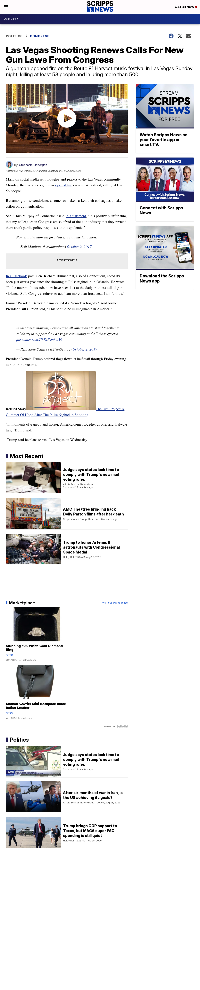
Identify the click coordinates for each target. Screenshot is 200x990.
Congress (40, 36)
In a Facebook (16, 275)
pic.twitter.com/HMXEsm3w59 (39, 339)
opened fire (63, 184)
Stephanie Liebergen (33, 165)
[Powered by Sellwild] (122, 726)
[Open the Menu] (6, 7)
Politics (14, 36)
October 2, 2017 (79, 246)
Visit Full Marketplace (115, 602)
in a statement (76, 215)
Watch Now (184, 7)
